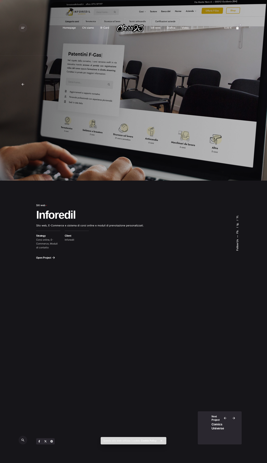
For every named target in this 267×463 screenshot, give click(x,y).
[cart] (237, 28)
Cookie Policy (149, 440)
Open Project (43, 257)
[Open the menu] (23, 28)
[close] (161, 440)
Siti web (40, 205)
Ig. (237, 224)
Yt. (237, 217)
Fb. (237, 231)
